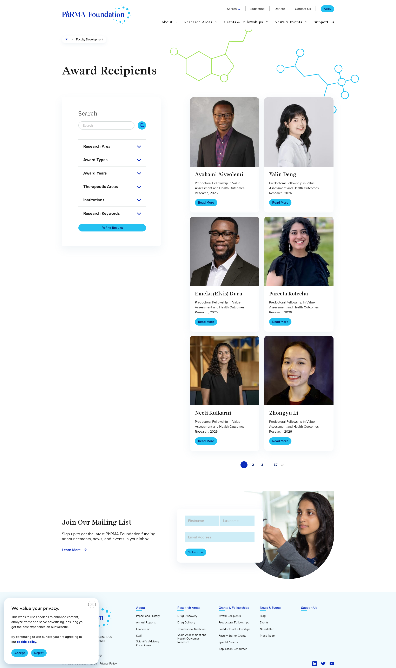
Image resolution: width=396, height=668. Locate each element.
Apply (327, 8)
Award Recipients (230, 616)
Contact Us (303, 8)
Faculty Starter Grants (232, 636)
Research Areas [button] (198, 22)
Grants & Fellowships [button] (243, 22)
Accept (19, 652)
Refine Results (112, 227)
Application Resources (233, 649)
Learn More (71, 549)
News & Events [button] (288, 22)
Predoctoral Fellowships (234, 622)
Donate (280, 8)
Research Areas (188, 607)
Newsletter (267, 629)
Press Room (267, 636)
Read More (206, 202)
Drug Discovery (187, 616)
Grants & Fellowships (234, 607)
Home (66, 39)
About (140, 607)
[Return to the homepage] (96, 14)
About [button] (166, 22)
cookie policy (26, 641)
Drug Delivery (186, 622)
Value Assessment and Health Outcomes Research (191, 638)
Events (264, 622)
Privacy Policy (108, 664)
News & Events (270, 607)
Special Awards (228, 642)
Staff (139, 636)
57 (276, 464)
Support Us (324, 22)
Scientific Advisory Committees (147, 643)
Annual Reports (146, 622)
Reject (39, 652)
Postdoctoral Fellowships (234, 629)
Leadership (143, 629)
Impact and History (148, 616)
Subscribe (257, 8)
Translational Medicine (191, 629)
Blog (263, 616)
